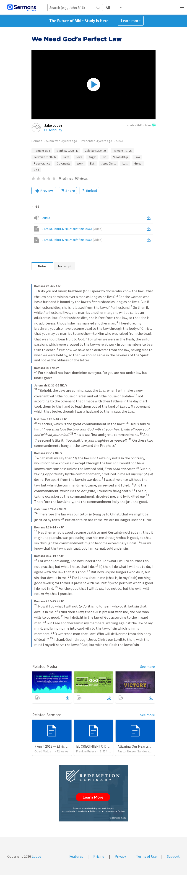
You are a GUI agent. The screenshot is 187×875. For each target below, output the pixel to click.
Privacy (120, 856)
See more (147, 666)
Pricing (98, 856)
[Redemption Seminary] (93, 793)
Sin (104, 157)
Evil (92, 163)
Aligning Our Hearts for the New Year (146, 746)
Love (79, 157)
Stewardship (120, 157)
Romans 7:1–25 (122, 151)
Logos (36, 856)
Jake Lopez (53, 125)
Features (76, 856)
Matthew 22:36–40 (67, 151)
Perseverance (42, 163)
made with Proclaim (139, 125)
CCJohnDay (53, 130)
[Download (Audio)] (149, 217)
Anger (92, 157)
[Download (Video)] (149, 228)
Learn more (130, 20)
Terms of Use (146, 856)
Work (80, 163)
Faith (66, 157)
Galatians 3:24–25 (95, 151)
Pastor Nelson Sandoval (134, 751)
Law (137, 157)
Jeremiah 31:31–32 (45, 157)
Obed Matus (42, 751)
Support (173, 856)
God (36, 170)
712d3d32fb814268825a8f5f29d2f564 (72, 229)
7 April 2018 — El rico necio (55, 746)
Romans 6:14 (42, 151)
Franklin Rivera (86, 751)
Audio (46, 218)
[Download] (67, 698)
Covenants (63, 163)
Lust (124, 163)
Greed (137, 163)
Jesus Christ (108, 163)
